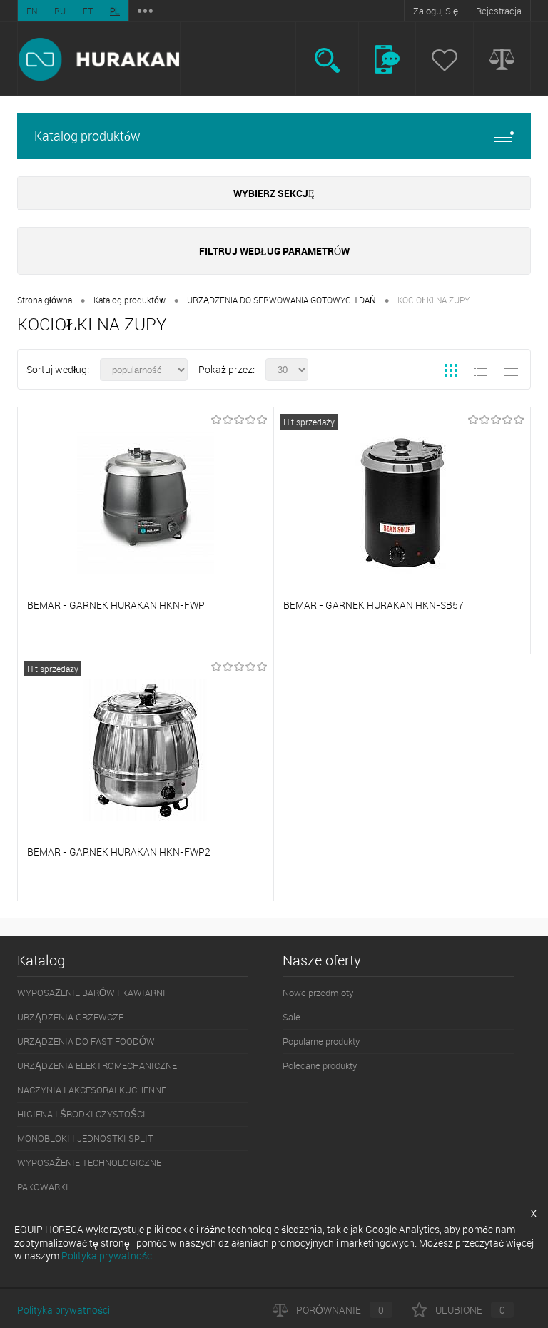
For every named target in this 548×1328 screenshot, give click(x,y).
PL (115, 10)
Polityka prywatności (63, 1310)
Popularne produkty (321, 1041)
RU (60, 10)
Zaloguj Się (435, 10)
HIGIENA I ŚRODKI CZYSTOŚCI (81, 1113)
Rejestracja (499, 10)
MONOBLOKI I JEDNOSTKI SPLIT (85, 1138)
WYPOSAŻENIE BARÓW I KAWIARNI (91, 992)
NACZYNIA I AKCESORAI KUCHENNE (91, 1089)
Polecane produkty (320, 1065)
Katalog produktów (87, 135)
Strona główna (44, 299)
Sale (291, 1016)
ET (88, 10)
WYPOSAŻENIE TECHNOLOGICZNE (89, 1162)
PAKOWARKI (42, 1186)
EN (31, 10)
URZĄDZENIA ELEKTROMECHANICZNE (97, 1065)
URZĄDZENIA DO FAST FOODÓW (86, 1041)
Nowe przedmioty (318, 992)
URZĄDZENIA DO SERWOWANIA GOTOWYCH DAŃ (281, 299)
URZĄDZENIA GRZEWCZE (70, 1016)
